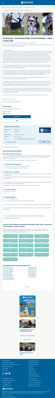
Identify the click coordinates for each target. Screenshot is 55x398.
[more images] (51, 14)
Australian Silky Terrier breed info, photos (14, 216)
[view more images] (27, 24)
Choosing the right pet (7, 378)
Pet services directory (33, 374)
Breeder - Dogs (14, 7)
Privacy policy (5, 368)
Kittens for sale (32, 372)
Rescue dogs (31, 366)
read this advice (9, 108)
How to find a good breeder (9, 380)
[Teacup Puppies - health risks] (27, 306)
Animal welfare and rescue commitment (11, 364)
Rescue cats (31, 368)
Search (8, 7)
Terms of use (5, 370)
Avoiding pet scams (7, 384)
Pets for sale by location (34, 376)
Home (3, 7)
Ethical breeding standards (8, 362)
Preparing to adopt (7, 382)
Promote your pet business (34, 384)
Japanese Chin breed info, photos (12, 218)
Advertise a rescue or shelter (35, 382)
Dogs (21, 7)
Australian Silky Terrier (29, 7)
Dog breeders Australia (34, 360)
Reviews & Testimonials (8, 366)
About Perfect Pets (7, 360)
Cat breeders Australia (33, 362)
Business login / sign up (34, 386)
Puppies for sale (32, 370)
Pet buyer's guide (6, 386)
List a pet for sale (32, 378)
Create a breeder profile (34, 380)
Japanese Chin (31, 138)
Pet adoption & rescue (33, 364)
